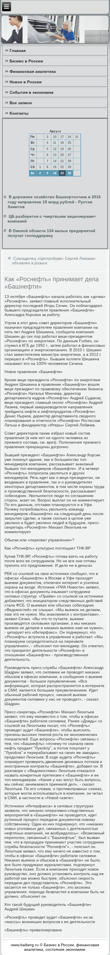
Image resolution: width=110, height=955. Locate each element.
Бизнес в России (26, 61)
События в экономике (32, 92)
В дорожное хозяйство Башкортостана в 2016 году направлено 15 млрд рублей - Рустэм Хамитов (54, 202)
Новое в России (26, 82)
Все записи (21, 103)
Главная (18, 50)
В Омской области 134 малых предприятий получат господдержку (51, 233)
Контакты (19, 113)
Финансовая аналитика (33, 71)
